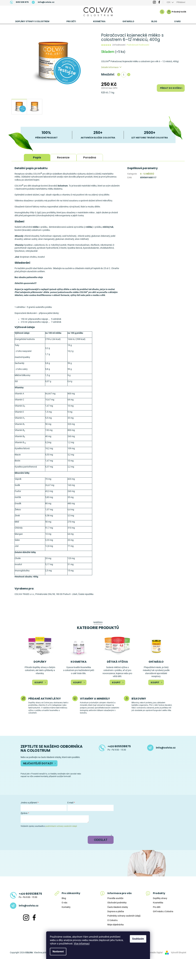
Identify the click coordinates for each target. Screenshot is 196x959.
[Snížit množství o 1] (118, 74)
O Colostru (112, 920)
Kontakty (66, 907)
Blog (64, 898)
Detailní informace (110, 67)
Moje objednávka (115, 924)
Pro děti (156, 907)
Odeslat (100, 840)
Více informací (82, 943)
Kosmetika (158, 902)
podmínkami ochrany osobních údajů (61, 826)
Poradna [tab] (89, 157)
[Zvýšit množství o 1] (128, 74)
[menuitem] (32, 21)
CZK (169, 2)
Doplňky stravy (160, 898)
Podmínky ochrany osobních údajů (124, 916)
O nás (64, 902)
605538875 (119, 746)
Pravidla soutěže (115, 898)
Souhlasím (138, 938)
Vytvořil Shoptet (178, 952)
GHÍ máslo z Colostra (163, 911)
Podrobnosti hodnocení (138, 45)
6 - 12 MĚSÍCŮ (147, 174)
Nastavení (58, 951)
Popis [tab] (37, 157)
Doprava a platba (115, 911)
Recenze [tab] (63, 157)
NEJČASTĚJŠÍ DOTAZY (38, 763)
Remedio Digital (155, 952)
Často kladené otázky (117, 907)
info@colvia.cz (166, 747)
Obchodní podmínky (117, 902)
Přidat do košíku (170, 88)
